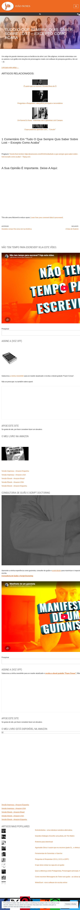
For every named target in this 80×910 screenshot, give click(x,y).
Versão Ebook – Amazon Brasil (13, 478)
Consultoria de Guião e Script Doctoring (17, 576)
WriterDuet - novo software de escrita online (51, 882)
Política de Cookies (24, 906)
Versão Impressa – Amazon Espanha (15, 471)
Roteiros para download (44, 842)
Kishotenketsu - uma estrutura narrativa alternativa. (53, 830)
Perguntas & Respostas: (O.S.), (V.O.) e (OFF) (52, 859)
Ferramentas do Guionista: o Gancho (48, 853)
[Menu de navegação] (76, 6)
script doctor (56, 570)
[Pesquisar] (40, 14)
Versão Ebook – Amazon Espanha (14, 486)
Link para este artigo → (10, 67)
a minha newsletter (16, 376)
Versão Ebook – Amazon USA (13, 482)
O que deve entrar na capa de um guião (49, 865)
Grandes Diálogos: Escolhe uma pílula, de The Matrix (54, 836)
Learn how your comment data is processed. (47, 217)
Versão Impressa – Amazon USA (14, 475)
